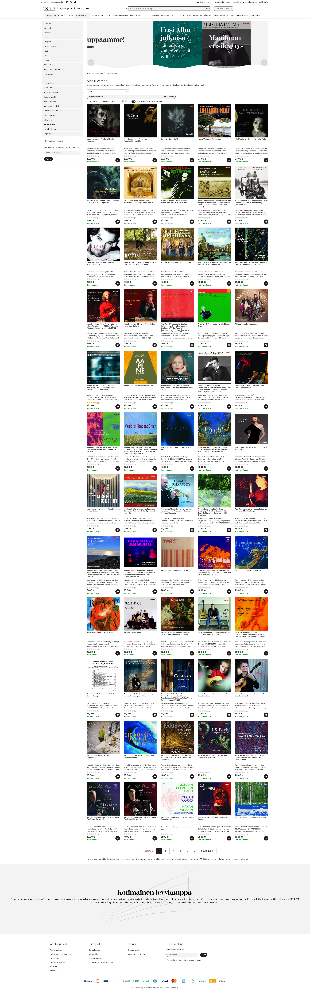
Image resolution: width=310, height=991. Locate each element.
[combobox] (168, 8)
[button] (192, 960)
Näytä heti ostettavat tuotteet (150, 101)
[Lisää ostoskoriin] (117, 160)
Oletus (113, 101)
